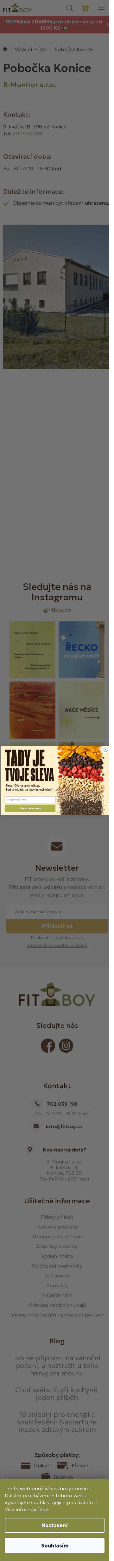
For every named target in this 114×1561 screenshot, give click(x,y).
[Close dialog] (105, 749)
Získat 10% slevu (30, 808)
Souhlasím (54, 1545)
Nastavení (54, 1525)
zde (44, 1509)
